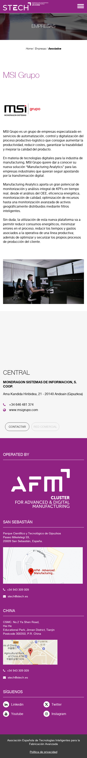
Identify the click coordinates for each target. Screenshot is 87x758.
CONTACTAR (17, 426)
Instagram (59, 714)
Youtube (17, 714)
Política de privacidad (43, 752)
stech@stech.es (18, 596)
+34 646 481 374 (21, 405)
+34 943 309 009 (18, 589)
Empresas (40, 48)
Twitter (57, 704)
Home (29, 48)
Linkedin (17, 704)
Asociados (54, 48)
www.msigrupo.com (23, 410)
